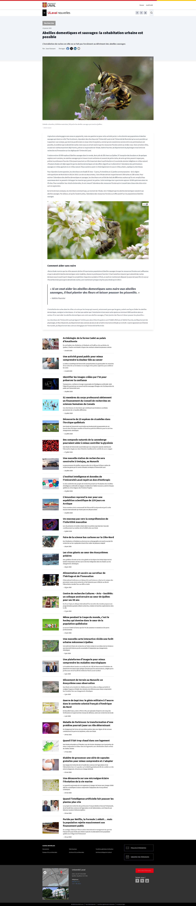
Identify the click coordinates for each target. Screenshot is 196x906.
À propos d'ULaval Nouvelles (49, 852)
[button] (98, 230)
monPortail (149, 5)
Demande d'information (144, 870)
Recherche (49, 23)
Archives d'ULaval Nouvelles (76, 852)
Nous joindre (45, 849)
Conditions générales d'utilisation (104, 849)
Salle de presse (73, 849)
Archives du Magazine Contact (104, 852)
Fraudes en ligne (120, 904)
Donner (142, 5)
